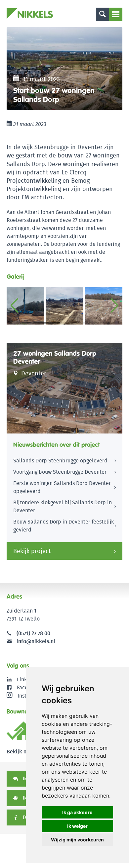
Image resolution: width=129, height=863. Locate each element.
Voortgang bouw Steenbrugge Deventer (60, 472)
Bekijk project (32, 551)
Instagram (30, 696)
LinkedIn (27, 679)
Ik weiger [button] (77, 826)
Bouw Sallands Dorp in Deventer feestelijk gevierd (63, 525)
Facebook (28, 687)
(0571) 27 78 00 (33, 633)
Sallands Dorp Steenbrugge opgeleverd (60, 460)
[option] (64, 68)
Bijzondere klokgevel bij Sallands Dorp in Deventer (62, 506)
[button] (114, 305)
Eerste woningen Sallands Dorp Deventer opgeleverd (62, 487)
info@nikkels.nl (35, 641)
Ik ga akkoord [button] (77, 812)
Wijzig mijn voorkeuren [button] (77, 839)
